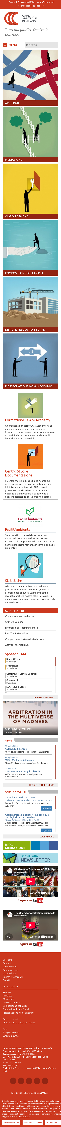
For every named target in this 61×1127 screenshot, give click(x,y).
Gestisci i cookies (11, 1122)
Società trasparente (13, 977)
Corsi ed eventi (10, 1019)
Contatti (7, 963)
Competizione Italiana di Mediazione (24, 639)
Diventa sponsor (43, 697)
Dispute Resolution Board (16, 1009)
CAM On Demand (14, 621)
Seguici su (25, 900)
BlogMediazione (11, 1032)
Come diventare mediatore (19, 616)
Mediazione (8, 999)
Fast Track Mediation (16, 633)
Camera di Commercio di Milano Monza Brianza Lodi (31, 2)
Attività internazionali (17, 644)
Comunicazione (10, 970)
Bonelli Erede (13, 660)
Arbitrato (7, 995)
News (5, 1029)
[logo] (20, 18)
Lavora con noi (10, 966)
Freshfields (12, 667)
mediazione (15, 846)
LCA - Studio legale (16, 688)
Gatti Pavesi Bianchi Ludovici (21, 675)
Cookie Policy (24, 1116)
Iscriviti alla (35, 858)
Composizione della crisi (15, 1006)
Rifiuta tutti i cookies (33, 1122)
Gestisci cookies (10, 986)
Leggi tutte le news (41, 785)
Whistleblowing (11, 1036)
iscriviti (46, 808)
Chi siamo (7, 959)
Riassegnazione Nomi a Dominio (19, 1012)
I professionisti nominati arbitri (21, 627)
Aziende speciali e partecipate (31, 6)
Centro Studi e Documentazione (19, 1022)
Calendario (47, 836)
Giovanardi (12, 681)
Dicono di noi (9, 973)
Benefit (6, 980)
